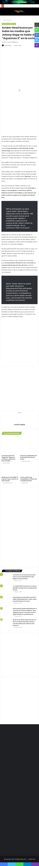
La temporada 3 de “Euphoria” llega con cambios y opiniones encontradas (8, 458)
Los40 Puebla (7, 45)
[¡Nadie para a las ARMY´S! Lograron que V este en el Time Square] (10, 471)
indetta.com (31, 859)
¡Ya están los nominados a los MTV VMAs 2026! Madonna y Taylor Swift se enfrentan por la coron (24, 599)
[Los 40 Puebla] (19, 11)
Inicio (4, 20)
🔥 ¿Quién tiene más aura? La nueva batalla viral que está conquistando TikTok (25, 588)
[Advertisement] (19, 113)
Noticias (9, 20)
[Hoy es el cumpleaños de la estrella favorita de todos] (29, 445)
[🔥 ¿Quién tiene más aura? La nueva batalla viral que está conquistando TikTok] (6, 590)
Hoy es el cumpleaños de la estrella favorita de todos (28, 457)
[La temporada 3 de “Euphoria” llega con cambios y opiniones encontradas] (10, 445)
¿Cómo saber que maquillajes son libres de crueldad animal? (28, 479)
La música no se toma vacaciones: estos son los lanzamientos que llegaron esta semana (24, 577)
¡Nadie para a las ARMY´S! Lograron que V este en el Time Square (9, 479)
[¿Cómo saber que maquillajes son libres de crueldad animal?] (29, 471)
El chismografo (6, 24)
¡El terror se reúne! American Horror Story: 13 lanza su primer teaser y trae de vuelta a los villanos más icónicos (24, 622)
